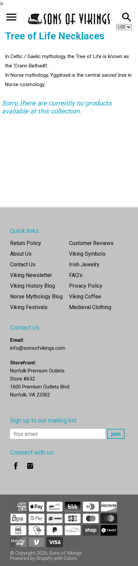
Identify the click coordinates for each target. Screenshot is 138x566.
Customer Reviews (91, 243)
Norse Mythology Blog (36, 296)
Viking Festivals (29, 307)
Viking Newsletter (31, 275)
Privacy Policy (85, 286)
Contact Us (23, 264)
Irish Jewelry (84, 264)
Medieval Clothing (90, 307)
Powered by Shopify (31, 558)
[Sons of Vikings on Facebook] (15, 470)
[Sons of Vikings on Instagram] (30, 470)
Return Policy (25, 243)
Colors (70, 558)
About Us (20, 254)
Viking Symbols (87, 254)
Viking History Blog (32, 286)
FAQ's (75, 275)
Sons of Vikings (65, 553)
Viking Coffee (85, 296)
